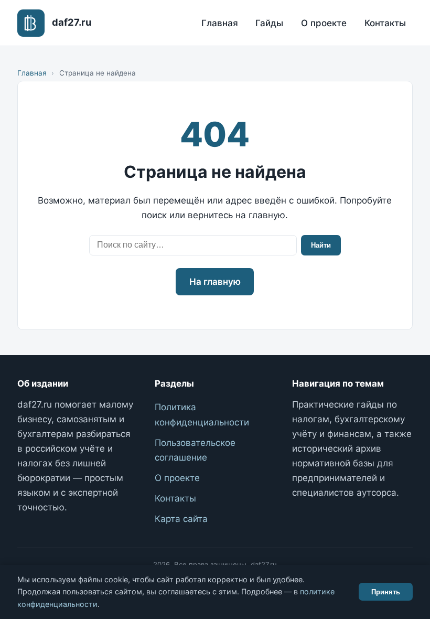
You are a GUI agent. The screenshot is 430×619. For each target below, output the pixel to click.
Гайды (269, 23)
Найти (321, 245)
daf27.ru (71, 22)
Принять (385, 592)
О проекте (324, 23)
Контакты (385, 23)
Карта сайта (181, 519)
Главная (219, 23)
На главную (215, 281)
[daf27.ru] (31, 23)
